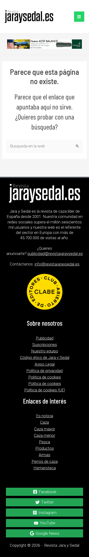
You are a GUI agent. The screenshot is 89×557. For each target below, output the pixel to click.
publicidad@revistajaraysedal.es (55, 253)
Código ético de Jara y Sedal (44, 357)
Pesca (44, 441)
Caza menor (44, 435)
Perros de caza (45, 461)
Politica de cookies (44, 377)
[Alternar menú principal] (79, 16)
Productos (44, 448)
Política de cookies (44, 383)
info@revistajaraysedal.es (57, 264)
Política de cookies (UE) (44, 390)
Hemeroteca (44, 467)
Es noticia (44, 415)
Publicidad (44, 338)
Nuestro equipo (44, 351)
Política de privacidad (44, 370)
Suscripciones (44, 344)
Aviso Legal (45, 364)
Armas (44, 454)
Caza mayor (44, 429)
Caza (44, 422)
